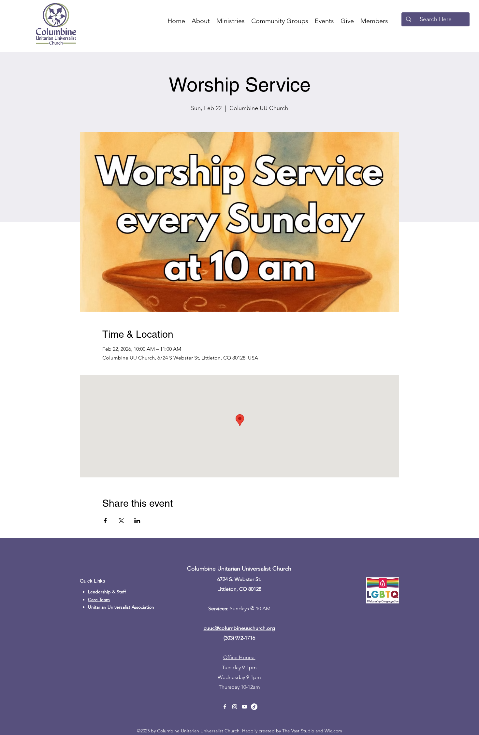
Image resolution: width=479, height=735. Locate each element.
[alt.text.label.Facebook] (225, 706)
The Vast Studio (298, 731)
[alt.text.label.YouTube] (244, 706)
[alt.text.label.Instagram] (234, 706)
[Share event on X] (121, 520)
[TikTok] (254, 706)
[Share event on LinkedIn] (137, 520)
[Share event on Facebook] (105, 520)
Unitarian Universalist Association (121, 607)
